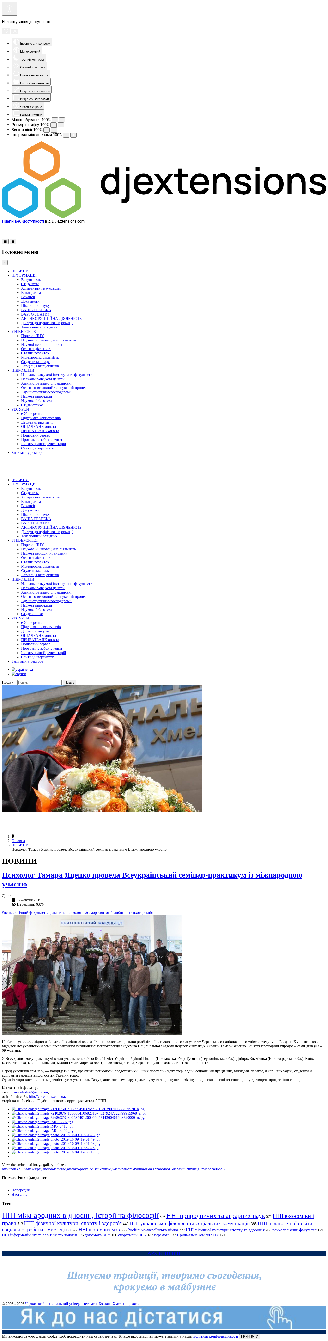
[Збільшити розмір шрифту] (61, 124)
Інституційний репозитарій (43, 444)
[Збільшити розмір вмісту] (62, 119)
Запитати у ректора (27, 452)
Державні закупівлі (37, 422)
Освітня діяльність (36, 349)
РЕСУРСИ (20, 409)
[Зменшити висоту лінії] (46, 130)
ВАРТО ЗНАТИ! (35, 314)
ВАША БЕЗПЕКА (36, 310)
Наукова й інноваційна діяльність (48, 340)
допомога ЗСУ (97, 1235)
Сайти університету (37, 448)
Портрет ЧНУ (32, 336)
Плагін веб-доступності (23, 221)
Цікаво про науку (35, 305)
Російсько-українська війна (153, 1229)
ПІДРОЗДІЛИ (23, 370)
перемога (161, 1235)
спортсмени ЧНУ (132, 1235)
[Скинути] (6, 31)
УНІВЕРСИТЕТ (25, 331)
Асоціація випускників (40, 366)
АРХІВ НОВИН (164, 1253)
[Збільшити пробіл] (73, 135)
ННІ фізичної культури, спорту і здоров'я (73, 1223)
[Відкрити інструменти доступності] (9, 9)
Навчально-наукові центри (43, 379)
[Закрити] (14, 31)
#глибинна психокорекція (132, 912)
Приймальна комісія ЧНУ (198, 1235)
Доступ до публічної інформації (47, 323)
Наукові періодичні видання (44, 344)
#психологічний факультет (24, 912)
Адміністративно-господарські (46, 392)
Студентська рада (35, 362)
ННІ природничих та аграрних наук (215, 1215)
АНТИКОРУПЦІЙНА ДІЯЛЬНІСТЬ (51, 318)
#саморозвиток (98, 912)
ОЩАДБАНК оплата (38, 427)
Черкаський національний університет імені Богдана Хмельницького (82, 1304)
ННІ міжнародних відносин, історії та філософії (80, 1215)
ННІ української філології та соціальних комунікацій (189, 1223)
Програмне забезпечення (41, 439)
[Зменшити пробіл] (66, 135)
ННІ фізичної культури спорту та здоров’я (225, 1229)
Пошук (69, 682)
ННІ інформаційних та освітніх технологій (39, 1235)
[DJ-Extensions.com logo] (164, 216)
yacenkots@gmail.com (30, 1092)
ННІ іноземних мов (99, 1229)
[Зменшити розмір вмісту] (55, 119)
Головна (18, 841)
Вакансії (28, 297)
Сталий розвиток (35, 353)
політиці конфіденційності (215, 1336)
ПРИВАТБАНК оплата (40, 431)
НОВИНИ (20, 271)
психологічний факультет (294, 1230)
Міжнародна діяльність (40, 357)
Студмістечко (32, 405)
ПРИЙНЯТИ (249, 1336)
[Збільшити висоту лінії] (54, 130)
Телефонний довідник (39, 327)
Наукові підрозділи (36, 396)
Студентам (30, 284)
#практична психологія (65, 912)
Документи (30, 301)
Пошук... (9, 682)
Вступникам (31, 280)
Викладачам (31, 293)
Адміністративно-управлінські (46, 383)
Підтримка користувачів (41, 418)
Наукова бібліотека (36, 401)
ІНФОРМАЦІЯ (24, 275)
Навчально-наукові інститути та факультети (56, 375)
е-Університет (32, 414)
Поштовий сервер (35, 435)
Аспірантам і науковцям (41, 288)
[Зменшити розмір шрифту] (53, 124)
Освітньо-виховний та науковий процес (53, 388)
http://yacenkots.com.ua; (47, 1096)
